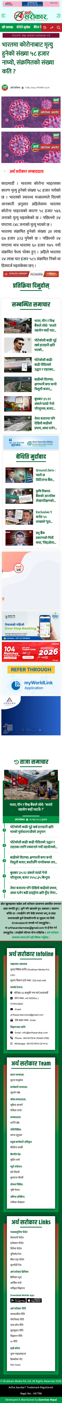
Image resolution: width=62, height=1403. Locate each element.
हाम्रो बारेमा (15, 1348)
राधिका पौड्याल (17, 1202)
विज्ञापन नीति (16, 1336)
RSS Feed (15, 1365)
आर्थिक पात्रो (16, 1283)
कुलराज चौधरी (16, 1178)
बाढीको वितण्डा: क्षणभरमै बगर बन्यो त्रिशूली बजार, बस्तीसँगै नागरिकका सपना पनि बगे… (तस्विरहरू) (45, 384)
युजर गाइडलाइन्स (18, 1354)
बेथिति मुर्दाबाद (23, 27)
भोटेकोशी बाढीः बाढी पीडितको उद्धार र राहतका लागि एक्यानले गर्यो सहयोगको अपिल (45, 365)
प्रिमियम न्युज (16, 1277)
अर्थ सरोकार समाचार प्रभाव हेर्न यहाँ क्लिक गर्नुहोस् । (35, 935)
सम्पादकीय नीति (17, 1314)
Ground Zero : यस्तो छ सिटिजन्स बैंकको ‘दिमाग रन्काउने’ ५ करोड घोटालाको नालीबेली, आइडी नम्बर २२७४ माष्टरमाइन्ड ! (46, 475)
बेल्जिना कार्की (16, 1147)
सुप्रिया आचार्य (16, 1105)
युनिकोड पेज (15, 1254)
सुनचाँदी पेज (15, 1265)
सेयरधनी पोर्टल (17, 1238)
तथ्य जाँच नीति (16, 1325)
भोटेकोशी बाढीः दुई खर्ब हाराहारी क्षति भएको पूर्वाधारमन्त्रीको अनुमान (45, 345)
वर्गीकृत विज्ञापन (17, 1288)
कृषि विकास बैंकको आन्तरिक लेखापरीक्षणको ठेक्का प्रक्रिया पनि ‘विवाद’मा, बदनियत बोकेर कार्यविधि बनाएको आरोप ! (45, 496)
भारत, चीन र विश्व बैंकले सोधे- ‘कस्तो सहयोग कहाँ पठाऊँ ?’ (45, 325)
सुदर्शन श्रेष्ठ (15, 1093)
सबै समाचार (7, 27)
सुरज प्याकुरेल (16, 1080)
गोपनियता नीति (17, 1319)
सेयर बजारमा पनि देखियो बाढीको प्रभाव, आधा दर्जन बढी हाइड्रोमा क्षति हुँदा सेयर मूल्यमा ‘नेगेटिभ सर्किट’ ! (44, 423)
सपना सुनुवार (16, 1135)
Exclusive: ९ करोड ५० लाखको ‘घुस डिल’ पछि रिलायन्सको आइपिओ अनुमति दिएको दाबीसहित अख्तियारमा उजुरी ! (46, 517)
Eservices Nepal (48, 1400)
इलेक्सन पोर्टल (16, 1243)
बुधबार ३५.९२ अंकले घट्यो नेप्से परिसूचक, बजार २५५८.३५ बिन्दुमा (44, 404)
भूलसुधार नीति (16, 1330)
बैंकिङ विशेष (40, 27)
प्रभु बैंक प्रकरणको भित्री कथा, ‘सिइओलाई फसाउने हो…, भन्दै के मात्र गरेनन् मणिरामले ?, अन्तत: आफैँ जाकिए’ (46, 538)
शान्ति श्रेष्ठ (14, 1123)
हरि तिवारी (15, 1172)
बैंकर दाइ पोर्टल (17, 1259)
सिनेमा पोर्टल (16, 1249)
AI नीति (13, 1341)
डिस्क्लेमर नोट (16, 1359)
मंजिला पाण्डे (16, 1110)
